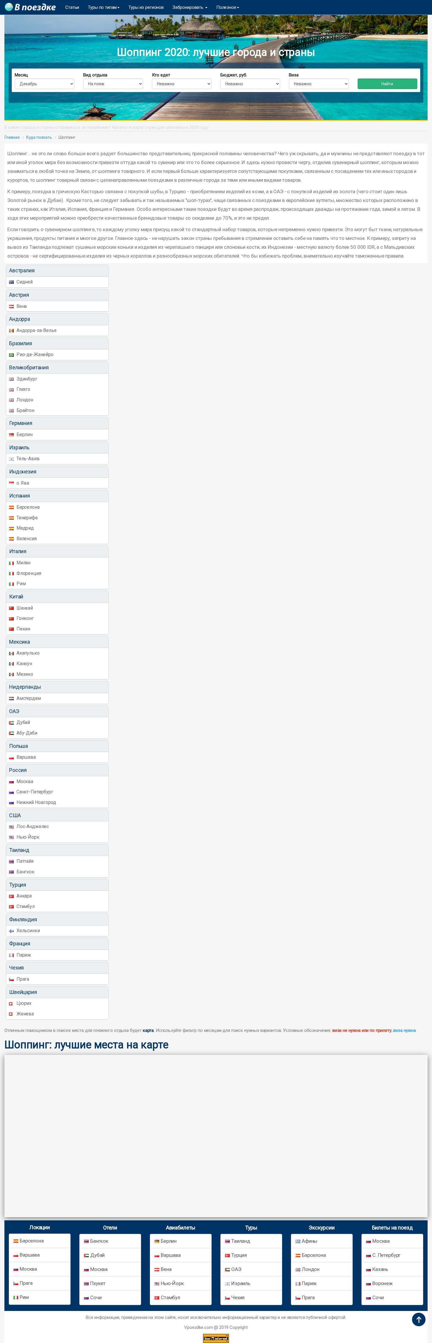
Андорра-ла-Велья (35, 330)
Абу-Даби (26, 733)
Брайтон (24, 410)
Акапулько (27, 653)
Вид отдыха (95, 75)
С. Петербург (386, 1255)
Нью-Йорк (27, 837)
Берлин (24, 434)
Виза (294, 75)
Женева (24, 1014)
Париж (23, 955)
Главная (12, 137)
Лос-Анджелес (32, 826)
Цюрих (23, 1003)
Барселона (27, 507)
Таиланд (240, 1241)
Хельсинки (27, 930)
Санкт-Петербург (34, 792)
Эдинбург (26, 379)
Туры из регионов (146, 7)
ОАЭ (236, 1269)
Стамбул (25, 906)
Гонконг (24, 618)
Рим (20, 583)
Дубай (22, 722)
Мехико (24, 674)
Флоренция (28, 573)
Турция (239, 1255)
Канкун (23, 663)
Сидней (24, 282)
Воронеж (382, 1283)
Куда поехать (39, 137)
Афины (309, 1241)
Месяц (21, 75)
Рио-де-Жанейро (34, 354)
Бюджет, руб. (233, 75)
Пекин (22, 629)
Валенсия (26, 538)
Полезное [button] (226, 7)
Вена (21, 306)
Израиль (240, 1283)
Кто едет (161, 75)
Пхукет (98, 1283)
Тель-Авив (27, 458)
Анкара (23, 896)
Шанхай (24, 608)
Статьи (72, 7)
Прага (22, 979)
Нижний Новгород (35, 802)
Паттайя (24, 861)
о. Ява (22, 483)
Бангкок (24, 872)
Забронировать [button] (189, 7)
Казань (380, 1269)
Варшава (25, 757)
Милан (23, 562)
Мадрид (24, 528)
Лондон (24, 400)
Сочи (95, 1297)
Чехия (238, 1297)
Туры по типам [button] (102, 7)
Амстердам (28, 698)
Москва (24, 781)
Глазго (22, 389)
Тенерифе (26, 517)
